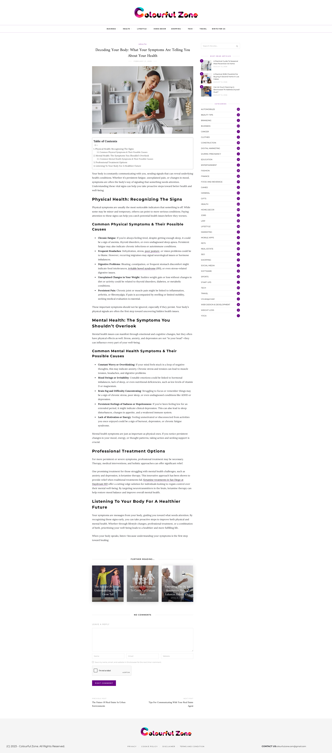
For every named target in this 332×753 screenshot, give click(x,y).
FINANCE (205, 176)
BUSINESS (111, 29)
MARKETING (206, 232)
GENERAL (205, 193)
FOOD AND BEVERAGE (211, 182)
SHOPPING (176, 29)
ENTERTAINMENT (209, 165)
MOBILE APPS (207, 237)
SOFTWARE (206, 271)
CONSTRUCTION (208, 143)
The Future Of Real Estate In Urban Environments (108, 704)
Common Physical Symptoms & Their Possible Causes (123, 152)
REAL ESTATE (207, 249)
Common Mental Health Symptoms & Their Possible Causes (126, 159)
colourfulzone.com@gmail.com (291, 746)
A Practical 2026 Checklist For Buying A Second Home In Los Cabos (226, 76)
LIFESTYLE (142, 29)
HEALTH (126, 29)
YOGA (203, 316)
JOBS (203, 215)
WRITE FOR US (218, 29)
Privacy (132, 746)
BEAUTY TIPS (207, 115)
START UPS (206, 282)
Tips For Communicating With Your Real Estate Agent (171, 704)
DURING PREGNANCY (211, 154)
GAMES (204, 187)
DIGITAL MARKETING (210, 148)
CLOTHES (205, 137)
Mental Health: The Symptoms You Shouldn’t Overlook (122, 155)
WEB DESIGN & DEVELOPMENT (215, 304)
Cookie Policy (149, 746)
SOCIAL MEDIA (208, 265)
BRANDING (206, 120)
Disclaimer (168, 746)
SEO (203, 254)
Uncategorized (207, 299)
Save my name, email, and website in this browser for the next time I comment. (128, 662)
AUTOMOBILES (208, 109)
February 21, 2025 (143, 61)
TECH (190, 29)
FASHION (205, 170)
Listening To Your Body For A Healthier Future (118, 166)
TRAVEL (203, 29)
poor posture (152, 251)
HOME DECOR (160, 29)
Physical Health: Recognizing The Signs (114, 149)
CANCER (205, 131)
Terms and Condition (192, 746)
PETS (203, 243)
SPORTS (205, 276)
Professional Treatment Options (111, 162)
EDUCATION (206, 159)
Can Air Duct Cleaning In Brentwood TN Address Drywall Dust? (226, 89)
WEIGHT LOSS (207, 310)
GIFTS (203, 198)
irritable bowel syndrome (142, 268)
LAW (203, 221)
